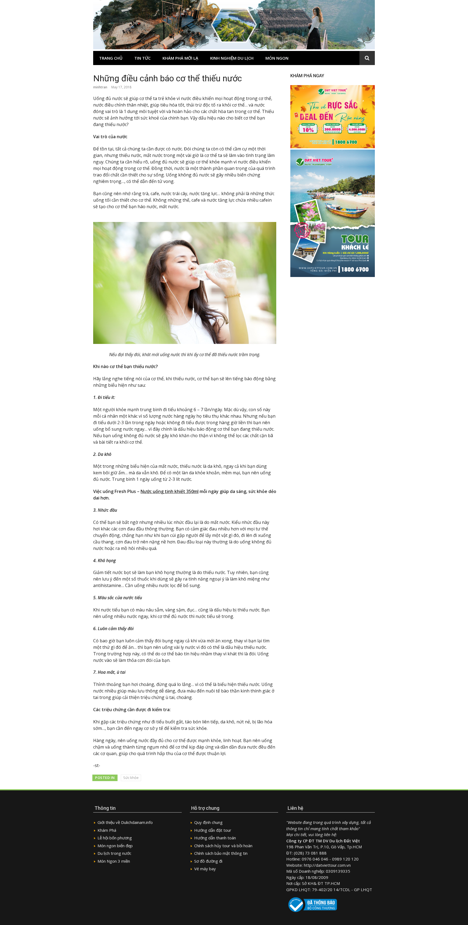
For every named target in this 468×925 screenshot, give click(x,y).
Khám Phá (107, 830)
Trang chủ (110, 58)
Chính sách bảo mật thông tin (221, 853)
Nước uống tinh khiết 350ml (170, 491)
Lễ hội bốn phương (115, 837)
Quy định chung (208, 822)
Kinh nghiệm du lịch (231, 58)
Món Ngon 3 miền (114, 861)
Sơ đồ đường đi (208, 861)
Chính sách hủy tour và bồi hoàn (223, 845)
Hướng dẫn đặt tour (212, 830)
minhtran (100, 87)
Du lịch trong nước (114, 853)
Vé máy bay (205, 868)
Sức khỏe (131, 777)
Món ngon (276, 58)
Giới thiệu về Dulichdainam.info (125, 822)
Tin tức (142, 58)
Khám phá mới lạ (180, 58)
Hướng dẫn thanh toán (215, 837)
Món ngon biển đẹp (115, 845)
